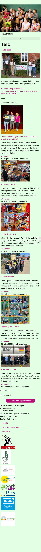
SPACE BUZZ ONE (8, 370)
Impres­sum (6, 432)
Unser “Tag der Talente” (10, 327)
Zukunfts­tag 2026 (7, 277)
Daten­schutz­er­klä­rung (10, 427)
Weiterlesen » (6, 156)
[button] (20, 38)
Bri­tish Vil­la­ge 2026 (8, 234)
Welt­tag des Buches (8, 184)
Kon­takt (5, 423)
